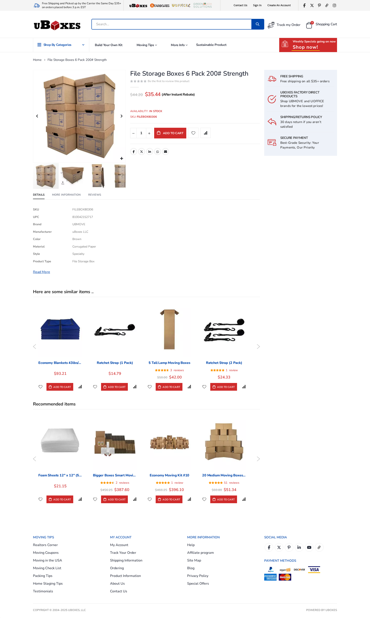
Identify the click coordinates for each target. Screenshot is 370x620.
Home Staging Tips (48, 583)
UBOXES (331, 610)
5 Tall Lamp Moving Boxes (169, 363)
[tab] (39, 195)
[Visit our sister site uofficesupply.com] (181, 5)
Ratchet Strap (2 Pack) (224, 363)
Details (39, 195)
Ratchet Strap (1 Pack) (115, 363)
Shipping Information (126, 560)
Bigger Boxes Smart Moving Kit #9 (115, 475)
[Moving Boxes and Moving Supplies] (57, 25)
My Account (119, 545)
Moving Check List (47, 568)
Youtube (309, 547)
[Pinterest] (319, 5)
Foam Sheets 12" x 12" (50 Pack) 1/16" (60, 475)
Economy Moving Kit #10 (169, 475)
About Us (117, 583)
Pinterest (289, 547)
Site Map (194, 560)
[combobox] (172, 24)
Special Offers (198, 583)
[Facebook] (304, 5)
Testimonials (43, 591)
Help (191, 545)
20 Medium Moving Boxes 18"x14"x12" (224, 475)
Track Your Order (123, 552)
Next (258, 346)
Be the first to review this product (168, 81)
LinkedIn (149, 151)
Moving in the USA (47, 560)
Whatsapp (157, 151)
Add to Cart (62, 387)
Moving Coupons (46, 552)
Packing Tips (42, 575)
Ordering (117, 568)
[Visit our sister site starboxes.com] (159, 5)
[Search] (257, 24)
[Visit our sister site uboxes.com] (138, 5)
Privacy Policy (197, 575)
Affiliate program (200, 552)
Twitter (141, 151)
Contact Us (240, 5)
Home (37, 60)
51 (231, 483)
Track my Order (288, 25)
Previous (34, 346)
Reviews (94, 195)
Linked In (299, 547)
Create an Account (279, 5)
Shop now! (305, 47)
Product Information (125, 575)
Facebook (133, 151)
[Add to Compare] (80, 386)
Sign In (257, 5)
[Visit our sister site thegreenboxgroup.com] (202, 5)
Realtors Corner (45, 545)
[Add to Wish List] (40, 386)
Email (165, 151)
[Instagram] (334, 5)
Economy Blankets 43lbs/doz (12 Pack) (60, 363)
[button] (121, 158)
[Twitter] (312, 5)
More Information (66, 195)
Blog (190, 568)
